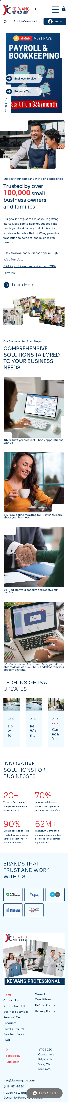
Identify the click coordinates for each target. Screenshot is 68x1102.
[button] (64, 8)
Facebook (13, 1055)
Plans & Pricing (13, 1028)
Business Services (55, 723)
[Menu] (55, 9)
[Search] (5, 22)
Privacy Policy (45, 1011)
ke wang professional (32, 981)
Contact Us (11, 1000)
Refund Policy (45, 1005)
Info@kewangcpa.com (19, 1080)
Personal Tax (11, 1017)
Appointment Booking (16, 1006)
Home (7, 994)
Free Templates (13, 1034)
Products (9, 1023)
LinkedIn (13, 1061)
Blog (6, 1040)
